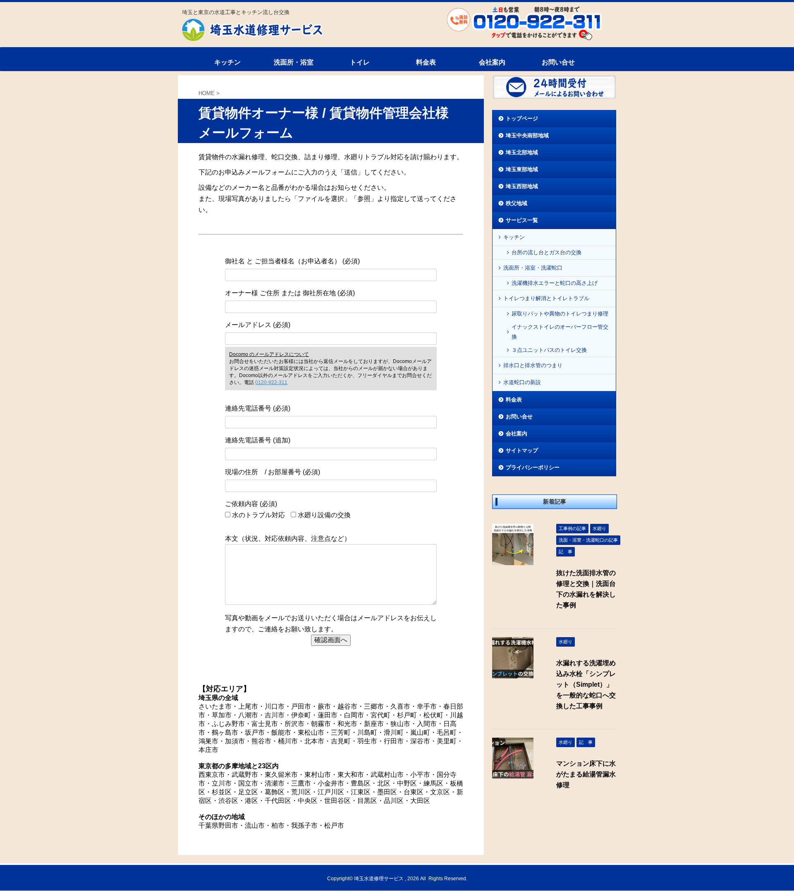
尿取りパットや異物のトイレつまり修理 (560, 314)
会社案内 (492, 62)
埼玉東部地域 (522, 169)
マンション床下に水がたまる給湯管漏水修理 (586, 774)
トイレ (360, 62)
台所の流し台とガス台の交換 (546, 252)
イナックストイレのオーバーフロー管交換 (560, 332)
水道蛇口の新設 (522, 382)
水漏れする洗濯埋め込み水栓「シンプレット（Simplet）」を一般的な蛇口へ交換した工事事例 (586, 684)
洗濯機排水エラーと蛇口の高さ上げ (555, 283)
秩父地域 (516, 203)
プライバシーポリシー (533, 467)
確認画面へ (330, 639)
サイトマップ (522, 450)
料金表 (426, 62)
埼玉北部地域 (522, 152)
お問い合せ (558, 62)
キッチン (227, 62)
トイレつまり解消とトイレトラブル (546, 298)
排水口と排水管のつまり (532, 365)
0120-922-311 (271, 382)
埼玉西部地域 (522, 186)
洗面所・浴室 (293, 62)
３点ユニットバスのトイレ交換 (549, 350)
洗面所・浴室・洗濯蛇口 (532, 268)
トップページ (522, 118)
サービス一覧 (522, 220)
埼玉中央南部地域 (527, 135)
